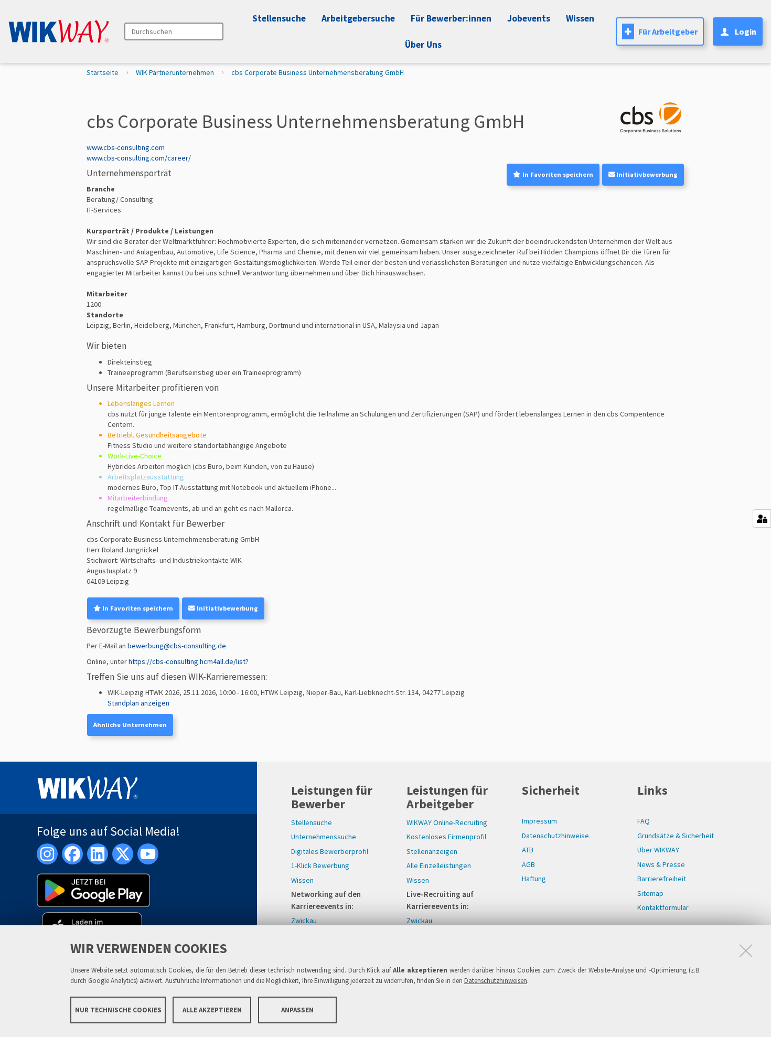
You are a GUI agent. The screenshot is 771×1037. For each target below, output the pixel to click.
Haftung (534, 878)
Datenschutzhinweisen (495, 980)
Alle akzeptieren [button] (212, 1009)
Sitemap (650, 893)
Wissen (302, 880)
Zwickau (304, 920)
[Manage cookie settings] (762, 518)
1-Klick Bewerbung (320, 865)
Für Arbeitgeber (668, 31)
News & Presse (661, 864)
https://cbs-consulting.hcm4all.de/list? (188, 661)
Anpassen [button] (297, 1009)
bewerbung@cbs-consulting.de (176, 645)
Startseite (103, 72)
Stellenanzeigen (431, 851)
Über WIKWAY (658, 849)
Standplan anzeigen (138, 703)
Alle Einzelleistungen (438, 865)
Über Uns (423, 44)
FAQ (643, 821)
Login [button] (745, 31)
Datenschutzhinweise (555, 835)
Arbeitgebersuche (358, 18)
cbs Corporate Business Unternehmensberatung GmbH (317, 72)
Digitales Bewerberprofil (329, 851)
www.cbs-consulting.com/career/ (139, 158)
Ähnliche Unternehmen (130, 725)
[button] (527, 18)
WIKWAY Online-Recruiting (446, 822)
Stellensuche (279, 18)
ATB (527, 849)
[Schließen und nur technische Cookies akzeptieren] (745, 950)
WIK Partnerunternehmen (175, 72)
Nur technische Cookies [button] (118, 1009)
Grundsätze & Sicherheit (675, 835)
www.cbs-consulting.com (126, 147)
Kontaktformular (663, 907)
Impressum (539, 821)
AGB (528, 864)
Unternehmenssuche (323, 836)
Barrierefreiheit (661, 878)
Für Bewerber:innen (451, 18)
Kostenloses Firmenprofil (446, 836)
